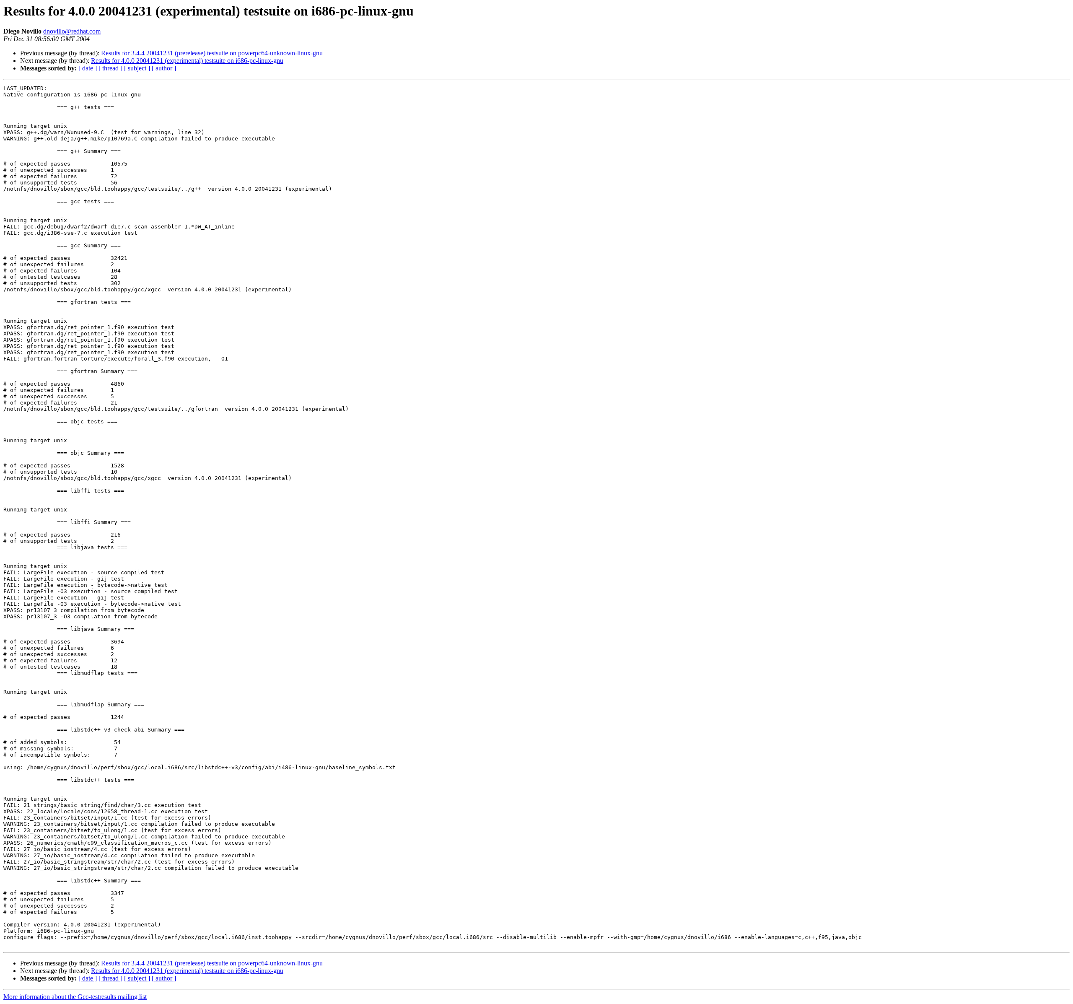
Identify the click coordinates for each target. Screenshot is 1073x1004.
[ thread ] (110, 68)
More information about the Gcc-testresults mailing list (75, 996)
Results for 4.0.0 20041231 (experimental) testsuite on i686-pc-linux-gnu (187, 60)
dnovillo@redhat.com (72, 31)
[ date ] (87, 68)
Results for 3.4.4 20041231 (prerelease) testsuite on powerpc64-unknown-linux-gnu (212, 53)
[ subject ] (137, 68)
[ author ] (164, 68)
